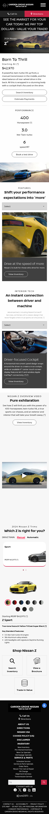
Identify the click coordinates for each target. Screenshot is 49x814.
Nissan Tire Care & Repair (23, 769)
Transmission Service (23, 776)
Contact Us (8, 804)
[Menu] (43, 5)
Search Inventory (24, 92)
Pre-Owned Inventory (23, 750)
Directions (23, 728)
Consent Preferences (18, 809)
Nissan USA (23, 732)
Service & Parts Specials (23, 764)
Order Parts (23, 766)
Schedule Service (23, 761)
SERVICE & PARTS (23, 758)
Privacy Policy (37, 804)
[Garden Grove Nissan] (18, 5)
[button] (44, 705)
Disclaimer (23, 740)
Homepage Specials (23, 755)
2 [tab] (26, 570)
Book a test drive (24, 154)
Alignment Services (23, 774)
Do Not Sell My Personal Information (29, 806)
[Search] (44, 782)
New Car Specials (23, 752)
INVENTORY (23, 744)
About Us (23, 724)
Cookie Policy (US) (23, 736)
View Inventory (16, 274)
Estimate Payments (24, 99)
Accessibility (22, 804)
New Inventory (23, 747)
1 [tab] (23, 570)
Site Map (6, 806)
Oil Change (23, 771)
